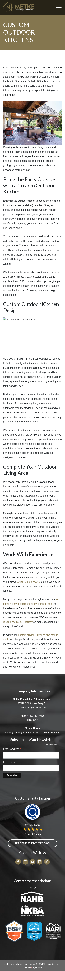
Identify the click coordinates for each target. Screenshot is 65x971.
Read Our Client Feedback (33, 843)
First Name (9, 762)
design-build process (28, 581)
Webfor (38, 967)
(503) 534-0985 (36, 715)
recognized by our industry (18, 622)
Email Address (12, 749)
